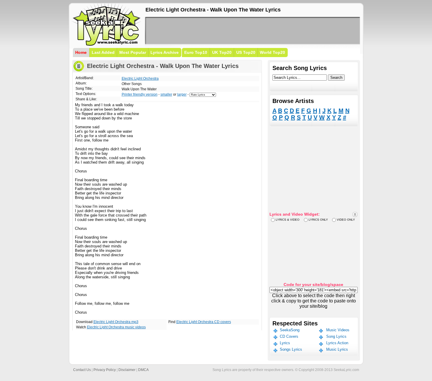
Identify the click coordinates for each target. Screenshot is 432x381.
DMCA (143, 370)
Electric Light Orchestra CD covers (203, 322)
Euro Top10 (195, 52)
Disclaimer (126, 370)
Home (81, 52)
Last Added (103, 52)
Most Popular (132, 52)
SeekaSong (289, 330)
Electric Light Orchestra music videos (116, 327)
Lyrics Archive (164, 52)
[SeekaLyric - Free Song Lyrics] (106, 44)
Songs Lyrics (291, 349)
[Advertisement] (252, 30)
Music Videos (337, 330)
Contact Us (82, 370)
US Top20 (245, 52)
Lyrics (285, 343)
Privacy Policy (104, 370)
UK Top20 (222, 52)
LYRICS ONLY (318, 219)
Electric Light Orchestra (140, 78)
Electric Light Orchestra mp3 (115, 322)
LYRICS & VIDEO (287, 219)
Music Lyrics (337, 349)
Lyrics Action (337, 343)
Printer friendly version (140, 94)
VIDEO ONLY (346, 219)
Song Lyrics (336, 336)
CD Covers (289, 336)
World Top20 (272, 52)
